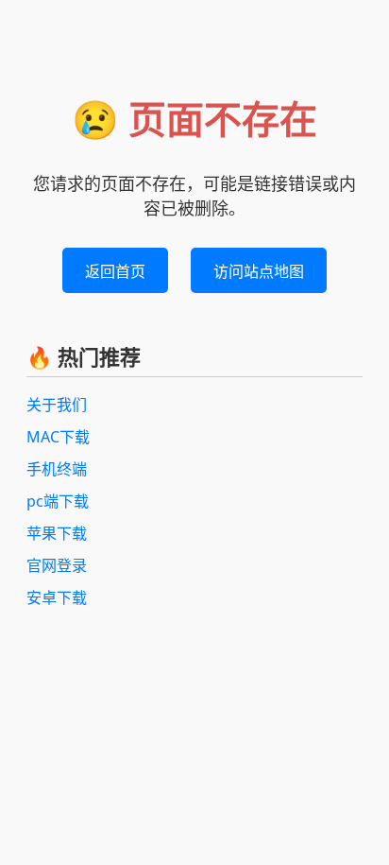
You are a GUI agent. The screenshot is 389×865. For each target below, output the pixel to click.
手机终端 (56, 468)
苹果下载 (56, 533)
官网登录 (56, 565)
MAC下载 (58, 436)
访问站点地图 (258, 271)
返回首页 (115, 271)
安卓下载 (56, 597)
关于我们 (56, 404)
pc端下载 (57, 501)
